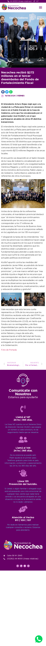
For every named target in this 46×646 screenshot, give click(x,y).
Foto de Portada (9, 350)
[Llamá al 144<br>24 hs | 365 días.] (23, 439)
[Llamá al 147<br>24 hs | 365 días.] (23, 408)
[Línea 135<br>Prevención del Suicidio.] (23, 473)
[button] (40, 7)
